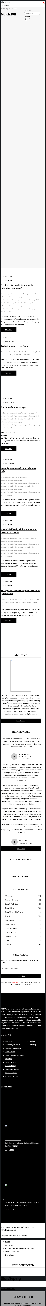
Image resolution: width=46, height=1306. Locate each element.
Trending (8, 944)
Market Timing (10, 924)
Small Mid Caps (10, 932)
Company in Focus (11, 900)
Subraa (24, 1235)
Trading (7, 940)
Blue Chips (9, 896)
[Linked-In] (7, 1216)
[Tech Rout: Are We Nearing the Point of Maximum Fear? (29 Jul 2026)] (23, 1116)
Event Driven (9, 908)
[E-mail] (6, 1216)
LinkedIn (15, 982)
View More (21, 849)
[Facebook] (5, 1216)
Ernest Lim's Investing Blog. (25, 1227)
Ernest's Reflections (11, 904)
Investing (8, 916)
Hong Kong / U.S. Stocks (14, 912)
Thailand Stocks (10, 936)
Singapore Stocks (11, 928)
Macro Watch (9, 920)
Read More (20, 721)
